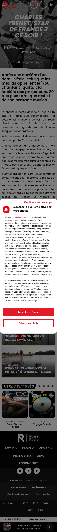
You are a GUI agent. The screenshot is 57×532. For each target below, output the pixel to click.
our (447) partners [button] (19, 217)
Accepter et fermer (28, 312)
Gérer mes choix (28, 323)
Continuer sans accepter (39, 202)
